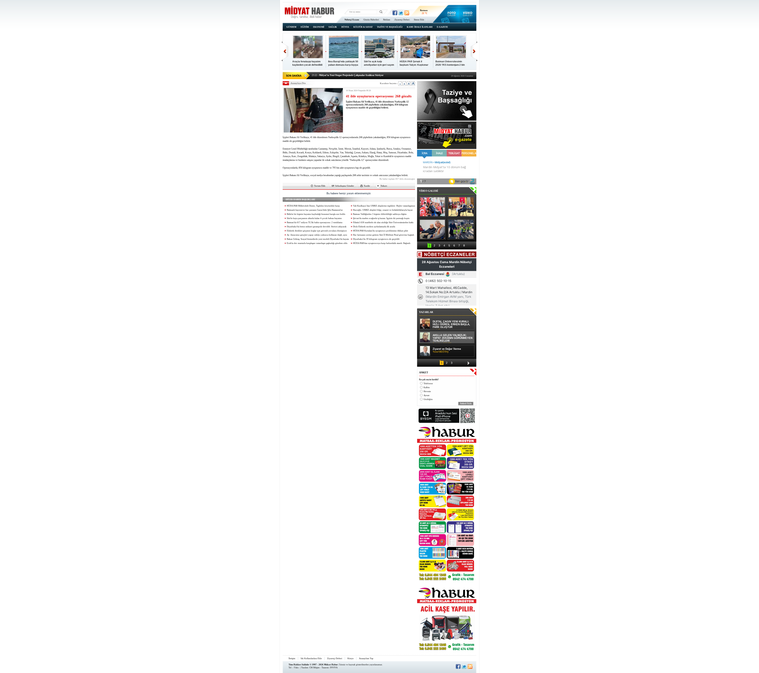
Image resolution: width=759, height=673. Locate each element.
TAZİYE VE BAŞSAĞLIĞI (389, 27)
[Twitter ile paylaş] (400, 12)
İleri (474, 51)
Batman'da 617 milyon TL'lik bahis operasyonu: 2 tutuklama (314, 222)
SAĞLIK (333, 27)
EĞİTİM (305, 27)
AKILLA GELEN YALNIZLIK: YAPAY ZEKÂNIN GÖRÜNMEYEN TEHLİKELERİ (452, 338)
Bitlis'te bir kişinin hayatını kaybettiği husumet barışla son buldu (316, 214)
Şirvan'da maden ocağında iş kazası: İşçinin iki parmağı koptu (381, 218)
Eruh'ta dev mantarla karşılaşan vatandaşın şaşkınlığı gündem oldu (317, 243)
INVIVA (334, 667)
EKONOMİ (318, 27)
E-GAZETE (442, 27)
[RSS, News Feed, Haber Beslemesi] (406, 12)
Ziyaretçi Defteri (402, 19)
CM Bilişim (314, 667)
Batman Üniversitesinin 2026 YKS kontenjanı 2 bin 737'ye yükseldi (450, 63)
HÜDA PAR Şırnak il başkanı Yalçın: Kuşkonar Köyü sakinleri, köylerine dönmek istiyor (414, 63)
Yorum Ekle (319, 186)
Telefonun (428, 383)
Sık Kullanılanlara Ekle (311, 658)
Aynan (427, 395)
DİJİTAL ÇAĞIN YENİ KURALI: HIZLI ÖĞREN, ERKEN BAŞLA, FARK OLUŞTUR (451, 324)
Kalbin (427, 387)
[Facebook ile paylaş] (395, 12)
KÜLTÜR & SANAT (363, 27)
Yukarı (383, 186)
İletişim (292, 658)
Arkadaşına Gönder (344, 186)
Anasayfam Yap (366, 658)
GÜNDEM (291, 27)
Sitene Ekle (419, 19)
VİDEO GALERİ (428, 190)
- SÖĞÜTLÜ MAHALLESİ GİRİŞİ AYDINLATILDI (342, 75)
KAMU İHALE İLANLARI (419, 27)
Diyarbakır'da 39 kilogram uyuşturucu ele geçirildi (376, 239)
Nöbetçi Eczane (352, 19)
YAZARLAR (426, 312)
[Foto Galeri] (450, 14)
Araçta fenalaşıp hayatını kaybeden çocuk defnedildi (307, 63)
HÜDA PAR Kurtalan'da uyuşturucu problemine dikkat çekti (380, 231)
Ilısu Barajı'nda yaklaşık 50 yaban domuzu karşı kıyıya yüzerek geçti (343, 63)
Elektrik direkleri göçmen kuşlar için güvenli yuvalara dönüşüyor (317, 231)
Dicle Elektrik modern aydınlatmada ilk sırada (374, 227)
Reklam (386, 19)
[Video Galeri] (468, 14)
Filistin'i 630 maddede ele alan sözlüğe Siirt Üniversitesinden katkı (383, 222)
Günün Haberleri (371, 19)
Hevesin (427, 391)
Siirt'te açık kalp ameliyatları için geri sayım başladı (379, 63)
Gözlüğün (428, 399)
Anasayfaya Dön (298, 83)
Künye (350, 658)
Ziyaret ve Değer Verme (447, 350)
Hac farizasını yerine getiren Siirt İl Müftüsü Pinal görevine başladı (383, 235)
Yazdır (367, 186)
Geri (285, 51)
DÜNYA (345, 27)
